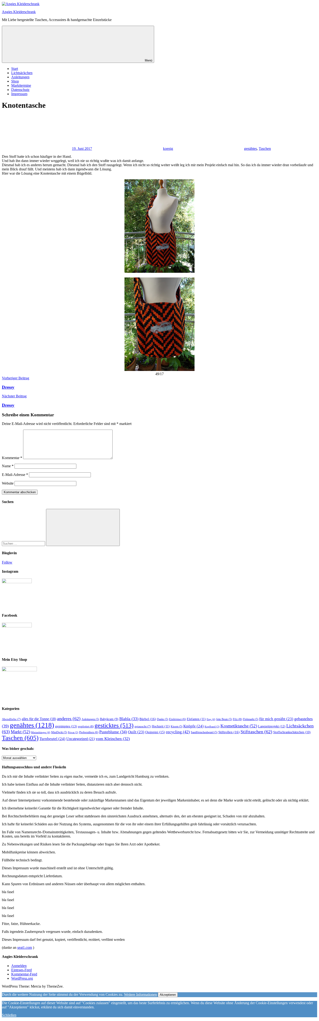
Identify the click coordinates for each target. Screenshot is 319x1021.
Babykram (109, 719)
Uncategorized (80, 739)
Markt (20, 731)
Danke (162, 719)
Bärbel (147, 719)
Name (8, 466)
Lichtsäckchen (21, 73)
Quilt (136, 732)
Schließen (9, 1015)
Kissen (176, 726)
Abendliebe (11, 719)
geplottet (86, 726)
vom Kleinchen (113, 738)
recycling (178, 732)
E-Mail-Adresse (15, 475)
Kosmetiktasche (238, 725)
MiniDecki (59, 732)
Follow (7, 562)
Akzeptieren (168, 994)
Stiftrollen (229, 732)
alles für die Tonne (39, 719)
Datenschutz (20, 90)
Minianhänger (40, 732)
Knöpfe (193, 726)
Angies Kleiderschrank (19, 12)
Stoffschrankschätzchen (292, 732)
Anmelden (19, 966)
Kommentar (12, 458)
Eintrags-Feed (21, 970)
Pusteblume (113, 732)
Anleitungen (20, 77)
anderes (69, 718)
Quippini (155, 732)
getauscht (143, 726)
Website (8, 483)
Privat (73, 732)
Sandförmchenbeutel (204, 732)
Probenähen (88, 732)
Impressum (19, 94)
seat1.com (24, 947)
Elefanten (196, 719)
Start (14, 69)
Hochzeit (161, 726)
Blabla (128, 718)
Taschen (265, 149)
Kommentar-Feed (24, 974)
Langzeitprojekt (271, 726)
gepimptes (66, 726)
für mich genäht (276, 719)
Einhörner (177, 719)
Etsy (211, 719)
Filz (237, 719)
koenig (168, 149)
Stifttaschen (256, 731)
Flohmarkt (250, 719)
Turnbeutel (52, 739)
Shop (15, 81)
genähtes (250, 149)
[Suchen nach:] (24, 543)
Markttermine (21, 85)
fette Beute (224, 719)
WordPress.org (22, 978)
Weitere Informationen (140, 994)
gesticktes (114, 725)
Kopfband (212, 726)
